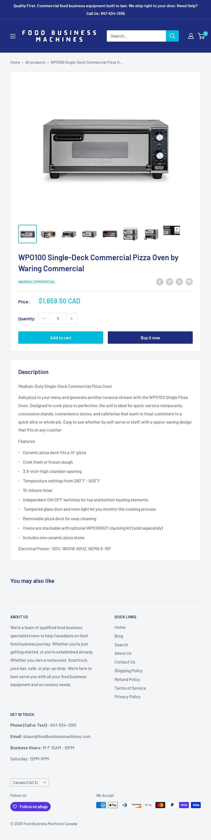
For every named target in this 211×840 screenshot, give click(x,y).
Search (121, 644)
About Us (123, 653)
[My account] (191, 36)
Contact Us (125, 661)
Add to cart (60, 337)
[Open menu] (12, 36)
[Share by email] (189, 281)
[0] (201, 36)
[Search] (172, 36)
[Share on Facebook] (159, 281)
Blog (119, 635)
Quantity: (27, 318)
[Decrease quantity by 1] (44, 318)
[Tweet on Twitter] (179, 281)
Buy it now (150, 337)
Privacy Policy (127, 696)
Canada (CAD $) (25, 782)
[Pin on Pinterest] (169, 281)
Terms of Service (130, 687)
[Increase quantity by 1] (71, 318)
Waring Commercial (37, 281)
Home (15, 62)
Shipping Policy (129, 670)
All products (35, 62)
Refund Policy (127, 679)
